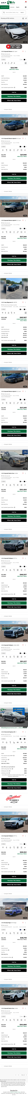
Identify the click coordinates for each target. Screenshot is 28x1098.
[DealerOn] (14, 1090)
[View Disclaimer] (14, 63)
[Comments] (26, 63)
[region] (14, 82)
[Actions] (25, 51)
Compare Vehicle (8, 109)
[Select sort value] (26, 18)
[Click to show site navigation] (25, 7)
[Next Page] (18, 1075)
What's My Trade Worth (14, 100)
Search (22, 12)
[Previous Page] (16, 1075)
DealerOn (12, 1092)
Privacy (19, 1092)
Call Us (14, 92)
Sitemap (15, 1092)
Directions (12, 7)
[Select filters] (23, 18)
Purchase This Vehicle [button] (14, 96)
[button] (4, 7)
